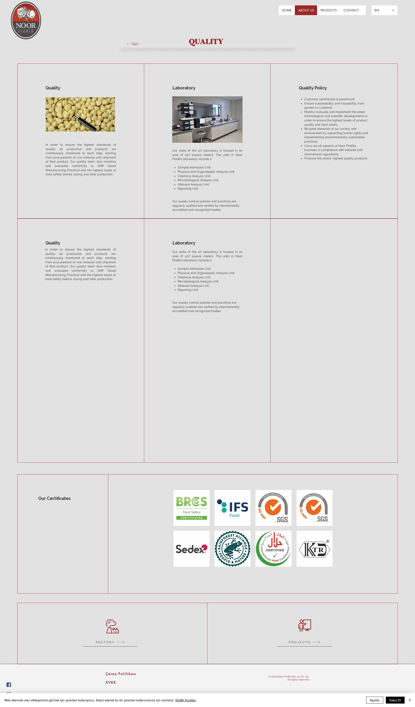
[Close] (409, 700)
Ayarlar (375, 700)
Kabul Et (395, 700)
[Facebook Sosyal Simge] (8, 684)
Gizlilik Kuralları (185, 700)
